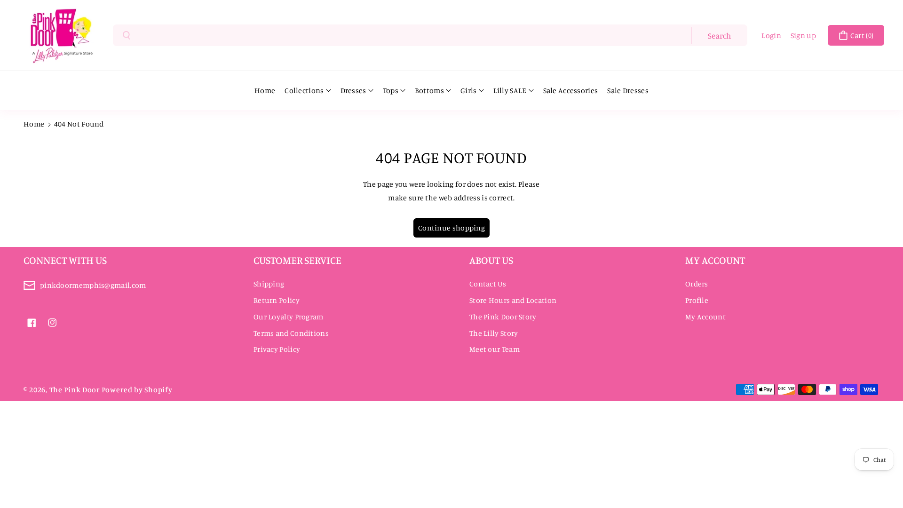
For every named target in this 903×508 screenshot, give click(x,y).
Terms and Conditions (291, 333)
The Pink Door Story (503, 316)
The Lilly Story (493, 333)
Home (34, 123)
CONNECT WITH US (65, 260)
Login (771, 35)
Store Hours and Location (512, 300)
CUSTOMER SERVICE (297, 260)
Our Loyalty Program (288, 316)
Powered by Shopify (137, 389)
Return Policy (276, 300)
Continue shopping (451, 227)
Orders (696, 283)
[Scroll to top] (883, 478)
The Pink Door (74, 389)
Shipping (268, 283)
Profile (696, 300)
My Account (705, 316)
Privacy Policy (276, 349)
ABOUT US (491, 260)
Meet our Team (494, 349)
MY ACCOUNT (715, 260)
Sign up (803, 35)
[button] (856, 35)
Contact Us (487, 283)
